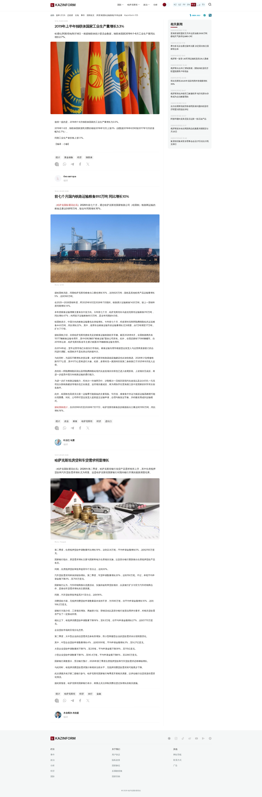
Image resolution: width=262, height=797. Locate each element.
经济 (79, 157)
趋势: (52, 15)
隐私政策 (116, 760)
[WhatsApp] (64, 164)
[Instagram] (57, 164)
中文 (193, 4)
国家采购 (116, 776)
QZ (179, 4)
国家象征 (116, 765)
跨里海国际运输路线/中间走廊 (109, 15)
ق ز (198, 4)
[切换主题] (166, 4)
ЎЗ (203, 4)
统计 (58, 157)
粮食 (75, 421)
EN (188, 4)
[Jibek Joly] (196, 15)
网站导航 (177, 754)
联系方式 (177, 760)
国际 (52, 776)
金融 (99, 694)
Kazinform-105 (131, 15)
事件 (83, 15)
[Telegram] (72, 164)
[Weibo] (189, 738)
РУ (184, 4)
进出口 (108, 421)
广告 (175, 765)
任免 (77, 15)
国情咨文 (90, 15)
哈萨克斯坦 (86, 421)
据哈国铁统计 (61, 407)
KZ (175, 4)
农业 (66, 421)
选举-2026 (60, 15)
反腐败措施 (117, 771)
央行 (90, 694)
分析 (155, 5)
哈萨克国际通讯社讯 (67, 205)
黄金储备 (68, 157)
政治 (52, 760)
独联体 (89, 157)
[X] (88, 164)
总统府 (70, 15)
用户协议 (116, 754)
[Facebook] (80, 164)
